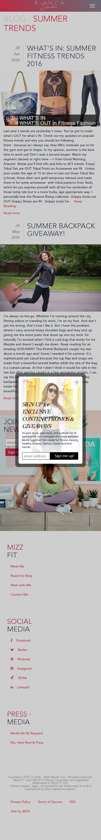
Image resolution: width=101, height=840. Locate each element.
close (77, 382)
